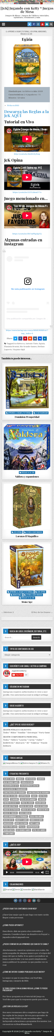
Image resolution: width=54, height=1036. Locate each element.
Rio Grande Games (28, 346)
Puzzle (22, 826)
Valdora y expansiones (27, 476)
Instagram (7, 981)
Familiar (22, 733)
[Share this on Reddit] (30, 338)
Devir (6, 799)
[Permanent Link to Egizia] (27, 64)
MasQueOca (8, 823)
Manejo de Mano (36, 820)
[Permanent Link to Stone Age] (27, 566)
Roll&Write (8, 743)
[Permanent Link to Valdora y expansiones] (27, 447)
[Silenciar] (42, 872)
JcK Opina (33, 31)
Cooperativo (24, 796)
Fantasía (42, 799)
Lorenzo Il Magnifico (27, 536)
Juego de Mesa (43, 809)
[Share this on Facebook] (20, 338)
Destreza (43, 796)
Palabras (35, 743)
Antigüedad (30, 779)
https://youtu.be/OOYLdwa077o (27, 192)
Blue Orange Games (11, 782)
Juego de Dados (41, 806)
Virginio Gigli (19, 349)
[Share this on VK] (35, 338)
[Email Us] (47, 24)
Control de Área (10, 796)
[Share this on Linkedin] (45, 338)
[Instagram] (38, 24)
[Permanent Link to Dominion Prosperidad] (27, 387)
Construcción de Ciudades (14, 792)
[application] (27, 862)
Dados (39, 740)
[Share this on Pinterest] (25, 338)
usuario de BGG (21, 981)
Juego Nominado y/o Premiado (15, 816)
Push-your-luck (10, 826)
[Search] (51, 24)
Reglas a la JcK (26, 34)
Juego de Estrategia (11, 809)
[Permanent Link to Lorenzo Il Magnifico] (27, 507)
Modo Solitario (21, 823)
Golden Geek (40, 802)
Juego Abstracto (10, 806)
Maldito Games (22, 820)
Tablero (14, 740)
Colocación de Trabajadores (15, 789)
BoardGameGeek (24, 1024)
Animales (20, 779)
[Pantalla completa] (47, 872)
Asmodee (41, 779)
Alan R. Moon (9, 779)
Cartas (32, 740)
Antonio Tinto (31, 343)
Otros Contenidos (34, 532)
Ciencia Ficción (27, 782)
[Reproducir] (6, 872)
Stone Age (27, 601)
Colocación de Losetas (30, 785)
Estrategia (32, 733)
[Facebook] (34, 24)
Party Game (44, 733)
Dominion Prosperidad (27, 416)
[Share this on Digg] (40, 338)
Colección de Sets (11, 785)
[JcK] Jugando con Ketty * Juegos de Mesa (27, 10)
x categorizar (42, 413)
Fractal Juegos (27, 802)
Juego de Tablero (10, 813)
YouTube (38, 978)
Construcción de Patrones (38, 792)
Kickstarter (9, 820)
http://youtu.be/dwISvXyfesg (27, 154)
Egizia (27, 39)
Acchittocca (19, 343)
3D (27, 743)
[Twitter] (30, 24)
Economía (14, 799)
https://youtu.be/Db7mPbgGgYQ (27, 234)
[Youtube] (42, 24)
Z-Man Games (9, 833)
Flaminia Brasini (11, 346)
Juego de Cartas (26, 806)
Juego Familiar (25, 813)
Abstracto (20, 743)
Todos (6, 733)
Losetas (23, 740)
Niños (13, 733)
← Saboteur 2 (7, 612)
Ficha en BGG (13, 105)
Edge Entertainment (28, 799)
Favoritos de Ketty (11, 802)
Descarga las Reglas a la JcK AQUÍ (26, 113)
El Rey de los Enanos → (42, 612)
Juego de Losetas (28, 809)
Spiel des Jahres (39, 830)
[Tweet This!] (15, 338)
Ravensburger (33, 826)
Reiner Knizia (9, 830)
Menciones (42, 31)
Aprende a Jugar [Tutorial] (18, 31)
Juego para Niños (36, 816)
